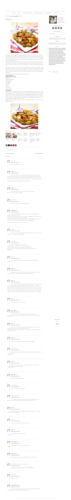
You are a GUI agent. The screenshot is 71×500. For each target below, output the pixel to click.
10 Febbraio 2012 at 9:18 (15, 397)
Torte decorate (56, 61)
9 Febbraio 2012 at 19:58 (15, 362)
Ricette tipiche (51, 59)
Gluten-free (62, 52)
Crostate (62, 49)
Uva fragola (59, 63)
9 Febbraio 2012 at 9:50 (15, 211)
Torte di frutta (61, 61)
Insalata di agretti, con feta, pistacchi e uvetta (20, 140)
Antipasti (50, 48)
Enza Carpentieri (13, 441)
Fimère (12, 429)
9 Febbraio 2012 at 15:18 (15, 281)
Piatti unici (54, 56)
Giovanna (12, 337)
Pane (62, 54)
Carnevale (59, 48)
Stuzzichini (62, 60)
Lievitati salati (63, 53)
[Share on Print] (13, 145)
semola (61, 59)
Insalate (52, 53)
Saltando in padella (35, 5)
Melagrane (50, 54)
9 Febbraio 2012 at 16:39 (15, 324)
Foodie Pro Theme (26, 498)
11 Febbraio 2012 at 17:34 (15, 476)
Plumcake (50, 57)
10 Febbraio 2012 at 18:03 (15, 431)
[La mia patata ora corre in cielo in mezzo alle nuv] (57, 273)
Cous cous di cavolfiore (7, 139)
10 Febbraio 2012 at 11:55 (15, 408)
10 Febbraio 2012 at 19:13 (15, 443)
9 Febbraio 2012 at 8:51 (15, 189)
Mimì (11, 407)
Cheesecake (63, 48)
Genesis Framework (42, 498)
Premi (53, 57)
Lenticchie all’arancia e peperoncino (25, 140)
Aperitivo (53, 48)
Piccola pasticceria (59, 56)
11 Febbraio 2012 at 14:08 (15, 465)
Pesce (52, 56)
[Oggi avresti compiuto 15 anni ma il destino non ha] (51, 169)
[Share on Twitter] (9, 145)
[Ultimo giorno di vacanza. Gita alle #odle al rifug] (57, 295)
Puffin (12, 361)
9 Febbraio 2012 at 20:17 (15, 376)
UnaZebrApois (13, 210)
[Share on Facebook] (7, 145)
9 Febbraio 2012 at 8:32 (15, 172)
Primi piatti (56, 57)
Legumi (55, 53)
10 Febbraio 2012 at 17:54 (15, 420)
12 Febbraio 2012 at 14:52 (15, 486)
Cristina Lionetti (13, 453)
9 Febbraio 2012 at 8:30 (15, 162)
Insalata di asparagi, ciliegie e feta (14, 139)
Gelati (59, 52)
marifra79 (12, 268)
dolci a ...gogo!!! (13, 310)
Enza (12, 298)
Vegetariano (51, 64)
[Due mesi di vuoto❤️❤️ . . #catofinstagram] (62, 78)
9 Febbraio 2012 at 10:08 (15, 230)
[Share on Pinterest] (11, 145)
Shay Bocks (32, 498)
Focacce (50, 52)
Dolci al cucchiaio (52, 50)
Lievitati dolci (58, 53)
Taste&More (52, 61)
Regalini (59, 57)
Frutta (53, 52)
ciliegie (50, 49)
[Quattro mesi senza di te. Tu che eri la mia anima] (57, 145)
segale (59, 59)
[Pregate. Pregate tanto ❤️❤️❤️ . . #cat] (62, 267)
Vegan (62, 63)
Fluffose (61, 50)
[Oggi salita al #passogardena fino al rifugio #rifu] (62, 300)
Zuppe (54, 64)
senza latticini (52, 60)
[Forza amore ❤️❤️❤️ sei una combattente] (51, 290)
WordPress (53, 498)
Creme (59, 49)
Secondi (56, 59)
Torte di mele (51, 63)
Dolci (64, 49)
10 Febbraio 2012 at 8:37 (15, 386)
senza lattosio (57, 60)
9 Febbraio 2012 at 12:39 (15, 258)
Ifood (50, 53)
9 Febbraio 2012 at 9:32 (15, 201)
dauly (12, 323)
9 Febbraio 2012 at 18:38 (15, 339)
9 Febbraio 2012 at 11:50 (15, 242)
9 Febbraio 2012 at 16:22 (15, 311)
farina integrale (57, 50)
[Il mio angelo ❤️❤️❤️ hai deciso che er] (51, 270)
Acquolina (12, 187)
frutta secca (56, 52)
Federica (12, 171)
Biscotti (56, 48)
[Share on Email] (16, 145)
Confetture (53, 49)
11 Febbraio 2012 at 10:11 (15, 455)
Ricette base (63, 57)
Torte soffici (55, 63)
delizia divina (13, 374)
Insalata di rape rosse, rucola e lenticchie (38, 140)
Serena (12, 280)
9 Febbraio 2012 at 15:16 (15, 270)
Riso (54, 59)
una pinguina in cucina (15, 485)
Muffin (54, 54)
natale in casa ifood (58, 54)
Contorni (56, 49)
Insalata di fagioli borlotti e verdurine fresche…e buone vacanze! (32, 140)
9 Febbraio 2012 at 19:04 (15, 349)
